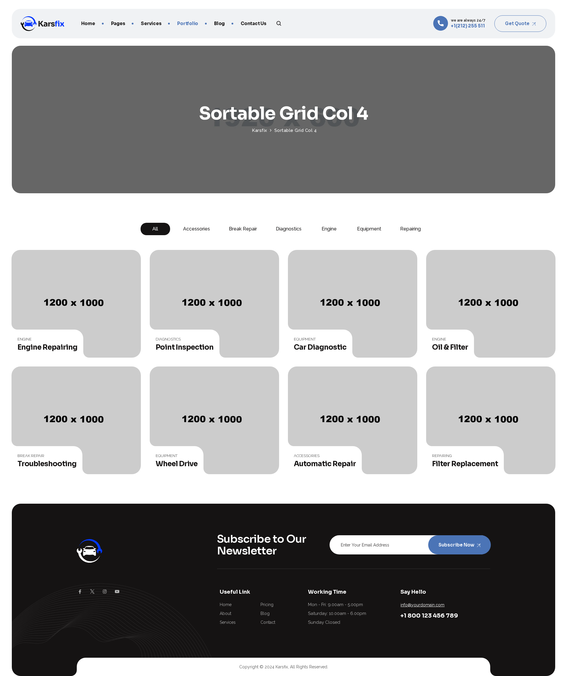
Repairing (410, 229)
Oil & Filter (450, 347)
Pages (118, 23)
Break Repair (243, 229)
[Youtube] (117, 591)
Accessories (196, 229)
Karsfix (282, 666)
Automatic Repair (325, 463)
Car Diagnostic (320, 347)
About (225, 613)
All (155, 229)
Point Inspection (185, 347)
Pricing (266, 604)
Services (151, 23)
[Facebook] (80, 591)
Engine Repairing (47, 347)
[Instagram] (105, 591)
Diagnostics (289, 229)
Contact (267, 622)
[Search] (279, 23)
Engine (329, 229)
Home (88, 23)
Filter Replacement (465, 463)
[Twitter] (92, 591)
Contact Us (253, 23)
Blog (219, 23)
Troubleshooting (46, 463)
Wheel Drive (177, 463)
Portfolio (187, 23)
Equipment (369, 229)
